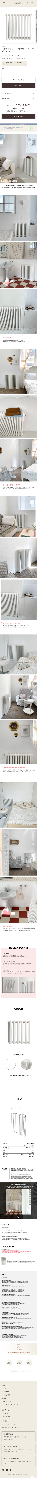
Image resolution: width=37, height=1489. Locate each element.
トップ (4, 1389)
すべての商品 (6, 1395)
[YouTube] (7, 1470)
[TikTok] (11, 1470)
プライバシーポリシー (9, 1424)
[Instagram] (3, 1470)
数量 (3, 68)
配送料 (5, 58)
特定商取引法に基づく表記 (11, 1427)
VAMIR (15, 1474)
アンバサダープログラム (10, 1404)
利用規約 (5, 1421)
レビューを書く (18, 116)
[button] (4, 3)
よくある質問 (6, 1416)
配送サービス (6, 1410)
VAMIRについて (7, 1401)
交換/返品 (5, 1413)
